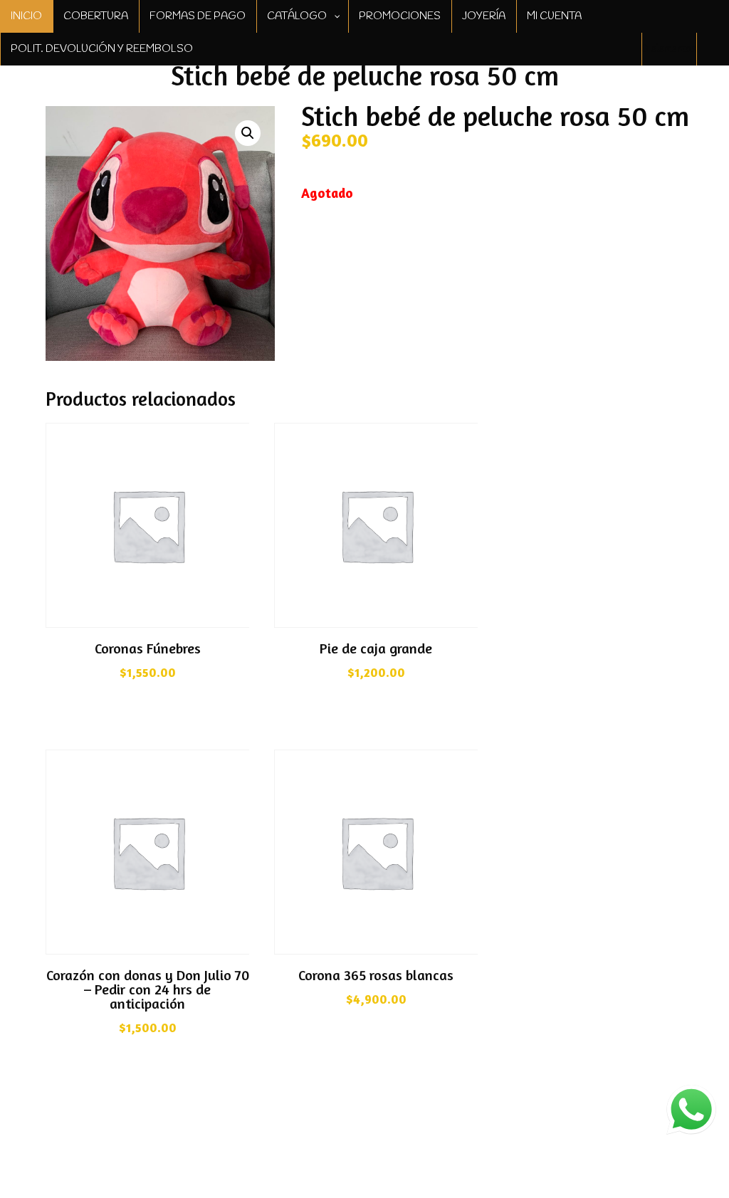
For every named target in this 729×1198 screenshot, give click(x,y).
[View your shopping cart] (712, 49)
